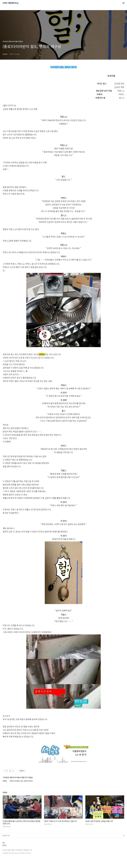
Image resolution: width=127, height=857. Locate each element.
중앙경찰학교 (7, 851)
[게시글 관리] (13, 771)
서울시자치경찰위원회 (10, 840)
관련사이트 (6, 835)
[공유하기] (10, 771)
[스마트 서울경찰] (10, 3)
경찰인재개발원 (8, 847)
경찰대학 (6, 844)
